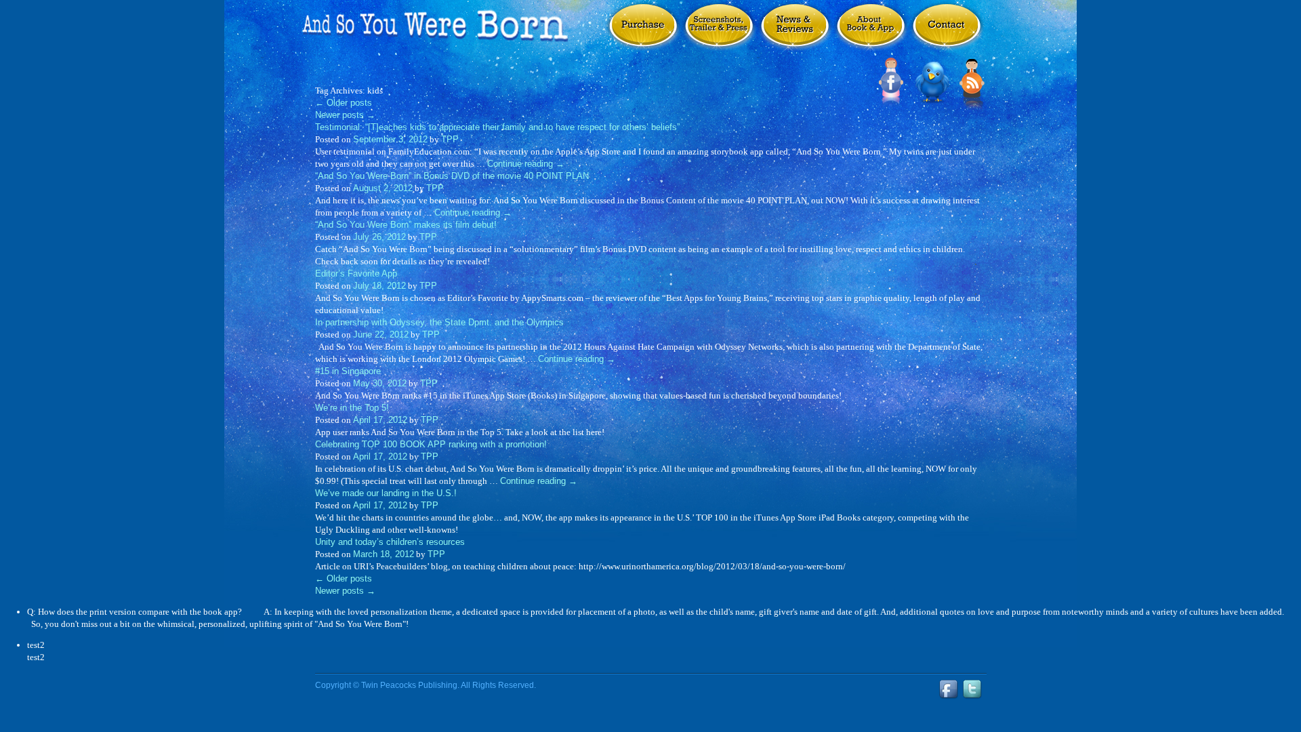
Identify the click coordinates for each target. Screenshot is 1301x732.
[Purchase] (643, 33)
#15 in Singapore (348, 371)
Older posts (343, 103)
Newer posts (345, 115)
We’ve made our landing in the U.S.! (386, 493)
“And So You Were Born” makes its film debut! (406, 225)
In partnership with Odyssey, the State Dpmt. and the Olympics (439, 322)
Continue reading (525, 164)
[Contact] (947, 33)
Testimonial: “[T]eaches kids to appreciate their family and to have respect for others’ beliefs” (497, 127)
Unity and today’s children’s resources (390, 542)
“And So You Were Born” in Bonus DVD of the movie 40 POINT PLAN (452, 176)
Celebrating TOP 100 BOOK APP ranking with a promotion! (431, 444)
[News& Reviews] (795, 33)
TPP (450, 139)
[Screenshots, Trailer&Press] (719, 33)
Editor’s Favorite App (356, 273)
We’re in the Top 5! (352, 408)
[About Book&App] (871, 33)
